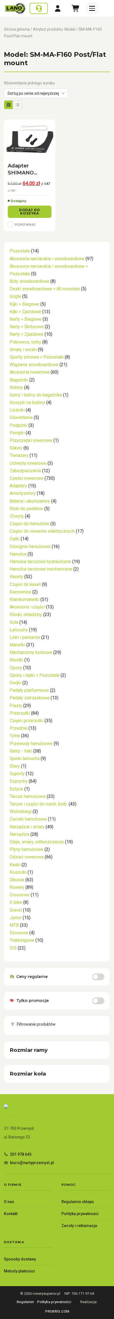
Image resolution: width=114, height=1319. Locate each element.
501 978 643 (21, 1154)
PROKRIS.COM (57, 1311)
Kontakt (10, 1213)
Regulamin (25, 1302)
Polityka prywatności (80, 1213)
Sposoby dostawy (20, 1259)
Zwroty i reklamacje (79, 1225)
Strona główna (17, 29)
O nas (9, 1201)
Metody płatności (19, 1271)
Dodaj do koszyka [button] (29, 211)
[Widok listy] (17, 105)
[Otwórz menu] (92, 8)
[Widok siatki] (8, 105)
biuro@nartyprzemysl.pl (32, 1162)
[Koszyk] (75, 8)
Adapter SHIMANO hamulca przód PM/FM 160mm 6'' (27, 169)
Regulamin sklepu (77, 1201)
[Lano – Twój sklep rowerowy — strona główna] (15, 8)
